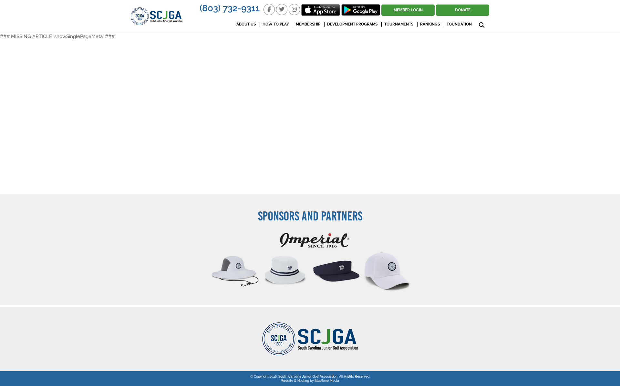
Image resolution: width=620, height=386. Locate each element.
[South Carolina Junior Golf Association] (156, 16)
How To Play (276, 24)
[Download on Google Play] (360, 9)
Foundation (459, 24)
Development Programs (352, 24)
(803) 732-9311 (230, 8)
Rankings (430, 24)
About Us (246, 24)
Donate (462, 10)
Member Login (408, 10)
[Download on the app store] (320, 9)
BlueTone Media (327, 380)
